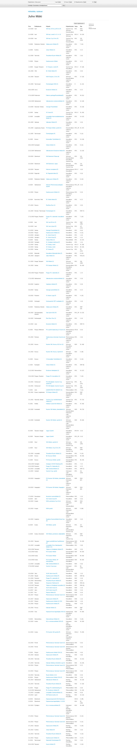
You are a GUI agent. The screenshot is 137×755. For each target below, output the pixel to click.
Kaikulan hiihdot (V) (51, 607)
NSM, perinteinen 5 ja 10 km (53, 501)
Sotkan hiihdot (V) (50, 145)
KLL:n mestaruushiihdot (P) (53, 705)
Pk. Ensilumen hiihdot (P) (52, 690)
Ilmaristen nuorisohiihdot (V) (53, 496)
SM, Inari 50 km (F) (51, 222)
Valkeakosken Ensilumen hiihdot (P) (55, 150)
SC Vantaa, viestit (50, 244)
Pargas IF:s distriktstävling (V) (54, 687)
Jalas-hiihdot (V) (50, 255)
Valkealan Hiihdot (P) (51, 122)
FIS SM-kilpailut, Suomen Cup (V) (55, 386)
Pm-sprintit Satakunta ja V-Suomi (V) (55, 329)
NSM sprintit (49, 508)
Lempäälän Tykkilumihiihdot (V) (54, 692)
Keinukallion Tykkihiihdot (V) (53, 139)
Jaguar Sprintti (50, 430)
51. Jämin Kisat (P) (51, 237)
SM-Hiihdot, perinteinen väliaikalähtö (55, 534)
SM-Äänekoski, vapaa (52, 163)
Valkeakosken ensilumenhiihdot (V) (55, 101)
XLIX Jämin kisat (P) (51, 498)
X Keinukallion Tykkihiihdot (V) (54, 359)
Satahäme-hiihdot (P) (51, 284)
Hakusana (37, 2)
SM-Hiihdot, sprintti (51, 525)
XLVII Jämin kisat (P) (51, 590)
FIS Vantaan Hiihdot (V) (52, 265)
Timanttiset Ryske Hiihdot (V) (53, 453)
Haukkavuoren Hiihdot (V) (52, 192)
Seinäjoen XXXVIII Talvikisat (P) (54, 464)
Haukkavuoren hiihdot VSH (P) (54, 677)
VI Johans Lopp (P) (51, 295)
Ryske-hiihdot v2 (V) (51, 675)
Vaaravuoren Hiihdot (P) (52, 725)
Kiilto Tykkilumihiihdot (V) (52, 468)
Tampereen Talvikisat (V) (52, 583)
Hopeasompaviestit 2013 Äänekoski (55, 699)
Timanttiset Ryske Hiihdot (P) (53, 55)
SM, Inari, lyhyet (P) (51, 226)
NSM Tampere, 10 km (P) (52, 76)
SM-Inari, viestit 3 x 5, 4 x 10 (53, 34)
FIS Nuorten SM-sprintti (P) (53, 632)
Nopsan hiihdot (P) (51, 592)
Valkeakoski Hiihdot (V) (52, 679)
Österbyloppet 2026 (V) (52, 84)
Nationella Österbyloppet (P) (53, 740)
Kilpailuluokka (79, 2)
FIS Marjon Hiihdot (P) (52, 392)
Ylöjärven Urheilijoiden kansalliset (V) (55, 585)
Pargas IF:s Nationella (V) (52, 466)
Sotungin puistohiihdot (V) (52, 290)
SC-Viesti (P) (49, 112)
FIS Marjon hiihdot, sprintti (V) (53, 128)
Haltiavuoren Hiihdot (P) (52, 44)
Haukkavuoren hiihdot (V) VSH (54, 601)
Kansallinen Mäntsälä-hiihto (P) (54, 253)
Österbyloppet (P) (50, 133)
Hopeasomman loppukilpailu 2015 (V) (55, 611)
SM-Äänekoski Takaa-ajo (52, 156)
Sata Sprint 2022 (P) (51, 312)
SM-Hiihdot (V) (50, 261)
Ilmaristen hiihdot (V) (51, 324)
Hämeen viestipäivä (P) (52, 169)
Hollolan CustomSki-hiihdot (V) (54, 403)
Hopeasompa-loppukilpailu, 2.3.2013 (55, 701)
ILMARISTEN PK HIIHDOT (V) (54, 390)
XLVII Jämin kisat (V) (51, 587)
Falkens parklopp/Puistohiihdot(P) (54, 95)
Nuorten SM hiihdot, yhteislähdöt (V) (55, 409)
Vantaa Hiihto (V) (50, 239)
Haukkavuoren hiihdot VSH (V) (54, 652)
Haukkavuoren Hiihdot (52, 61)
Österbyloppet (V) (50, 211)
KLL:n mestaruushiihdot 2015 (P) (54, 621)
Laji (56, 2)
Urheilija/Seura (43, 5)
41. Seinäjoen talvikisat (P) (53, 242)
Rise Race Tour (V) (51, 318)
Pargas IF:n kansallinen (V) (53, 376)
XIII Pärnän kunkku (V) (52, 695)
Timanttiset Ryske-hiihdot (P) (53, 659)
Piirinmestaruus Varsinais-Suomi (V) (55, 594)
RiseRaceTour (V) (50, 205)
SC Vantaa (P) (50, 249)
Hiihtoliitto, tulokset (35, 11)
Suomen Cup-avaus (51, 566)
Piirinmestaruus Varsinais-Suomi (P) (55, 646)
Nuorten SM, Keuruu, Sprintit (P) (54, 351)
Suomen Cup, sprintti (51, 471)
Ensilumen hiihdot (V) (51, 89)
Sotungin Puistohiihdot (51, 106)
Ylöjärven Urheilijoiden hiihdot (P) (54, 549)
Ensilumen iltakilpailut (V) (52, 370)
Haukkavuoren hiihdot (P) (52, 576)
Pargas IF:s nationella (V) (52, 272)
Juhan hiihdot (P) (50, 729)
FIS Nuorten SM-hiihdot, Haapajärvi (55, 487)
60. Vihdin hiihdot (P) (51, 71)
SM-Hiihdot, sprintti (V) (52, 442)
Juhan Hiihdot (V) (50, 50)
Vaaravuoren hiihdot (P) (52, 599)
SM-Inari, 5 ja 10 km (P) (52, 38)
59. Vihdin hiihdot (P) (51, 199)
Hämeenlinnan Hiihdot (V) (52, 619)
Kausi (66, 2)
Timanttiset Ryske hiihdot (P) (53, 580)
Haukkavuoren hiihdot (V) (52, 737)
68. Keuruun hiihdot (51, 456)
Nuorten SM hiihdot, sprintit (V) (54, 420)
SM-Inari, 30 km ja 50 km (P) (53, 28)
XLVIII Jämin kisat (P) (51, 573)
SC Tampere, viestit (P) (52, 67)
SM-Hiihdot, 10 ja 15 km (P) (53, 447)
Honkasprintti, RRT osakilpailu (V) (55, 301)
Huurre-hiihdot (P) (50, 744)
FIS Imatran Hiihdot (51, 551)
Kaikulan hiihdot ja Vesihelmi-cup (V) (55, 663)
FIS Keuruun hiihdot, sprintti (53, 460)
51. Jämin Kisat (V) (51, 235)
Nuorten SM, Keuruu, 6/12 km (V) (54, 344)
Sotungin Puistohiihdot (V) (52, 230)
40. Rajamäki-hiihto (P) (52, 173)
